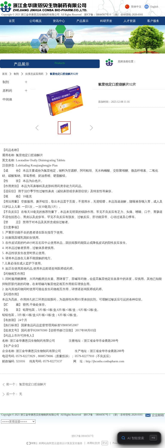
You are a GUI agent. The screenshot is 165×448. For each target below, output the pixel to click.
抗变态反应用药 (34, 73)
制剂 (16, 73)
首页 (4, 73)
